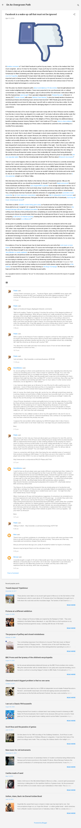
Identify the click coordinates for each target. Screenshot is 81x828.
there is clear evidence (64, 121)
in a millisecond (26, 219)
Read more (71, 605)
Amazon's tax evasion (66, 157)
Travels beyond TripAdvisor (17, 588)
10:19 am (16, 350)
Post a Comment (13, 573)
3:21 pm (16, 517)
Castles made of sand (14, 773)
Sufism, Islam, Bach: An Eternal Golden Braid (24, 796)
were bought (24, 95)
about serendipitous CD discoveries (45, 88)
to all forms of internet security (23, 216)
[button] (74, 14)
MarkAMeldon (17, 368)
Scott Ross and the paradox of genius (21, 727)
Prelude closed (19, 97)
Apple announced (62, 183)
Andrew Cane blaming (39, 97)
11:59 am (16, 362)
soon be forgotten (11, 76)
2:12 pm (16, 429)
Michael (15, 557)
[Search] (78, 5)
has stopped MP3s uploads (39, 185)
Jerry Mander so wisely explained (16, 252)
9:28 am (16, 529)
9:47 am (16, 568)
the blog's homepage (50, 267)
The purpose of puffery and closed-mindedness (25, 634)
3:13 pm (16, 300)
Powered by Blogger (40, 823)
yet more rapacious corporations (25, 195)
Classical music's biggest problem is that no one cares (28, 681)
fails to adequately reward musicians (61, 195)
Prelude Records (57, 95)
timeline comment (13, 66)
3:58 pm (16, 328)
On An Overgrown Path (18, 4)
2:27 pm (16, 462)
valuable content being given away (30, 205)
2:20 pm (16, 551)
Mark (15, 534)
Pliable (15, 291)
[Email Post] (7, 283)
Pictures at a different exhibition (19, 611)
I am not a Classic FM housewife (19, 704)
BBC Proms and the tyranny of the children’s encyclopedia (29, 657)
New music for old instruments (18, 750)
